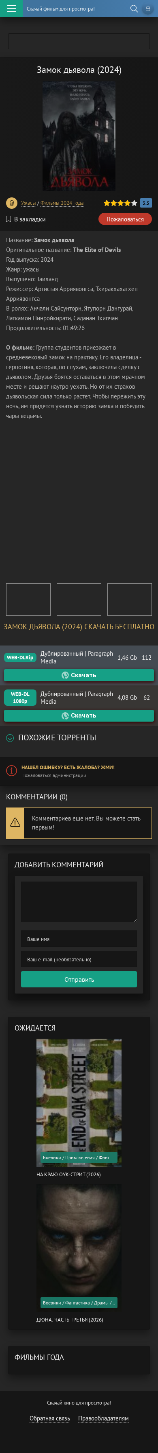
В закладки (30, 219)
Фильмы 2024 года (62, 202)
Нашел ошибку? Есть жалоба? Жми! (68, 767)
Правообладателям (103, 1418)
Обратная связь (50, 1418)
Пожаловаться (125, 219)
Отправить (79, 979)
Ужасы (28, 202)
